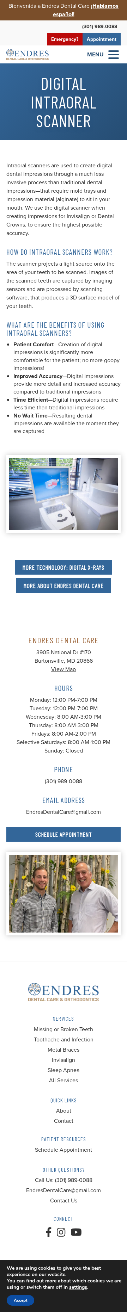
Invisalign (63, 1060)
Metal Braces (63, 1050)
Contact (63, 1121)
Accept (20, 1300)
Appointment (101, 39)
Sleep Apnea (63, 1070)
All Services (63, 1080)
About (63, 1111)
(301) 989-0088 (99, 26)
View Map (63, 669)
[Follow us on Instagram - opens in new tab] (61, 1232)
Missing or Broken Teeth (63, 1029)
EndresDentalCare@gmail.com (63, 812)
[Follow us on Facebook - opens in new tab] (49, 1232)
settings (78, 1287)
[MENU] (114, 55)
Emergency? (64, 39)
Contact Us (63, 1200)
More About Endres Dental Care (64, 585)
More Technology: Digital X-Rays (63, 567)
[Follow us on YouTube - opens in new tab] (76, 1232)
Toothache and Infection (63, 1039)
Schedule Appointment (63, 834)
